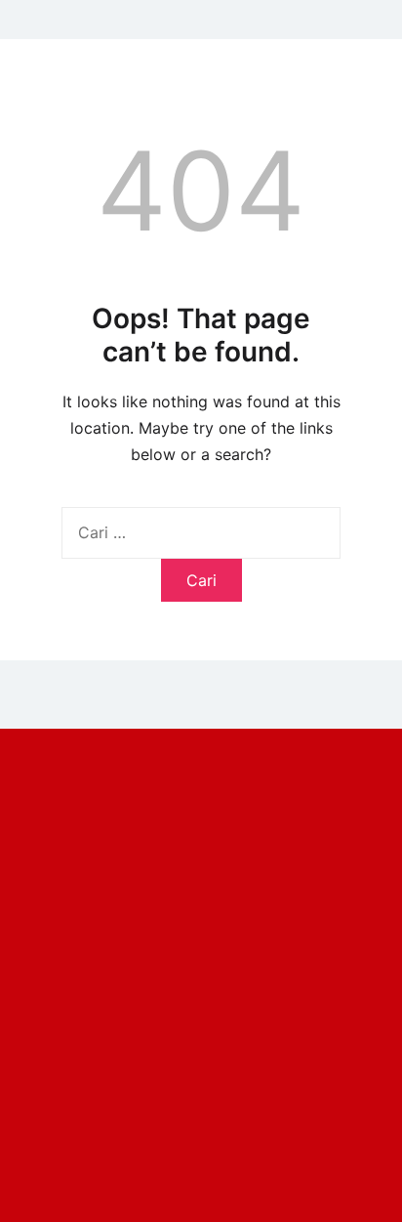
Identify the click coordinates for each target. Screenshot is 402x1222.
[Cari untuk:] (201, 532)
